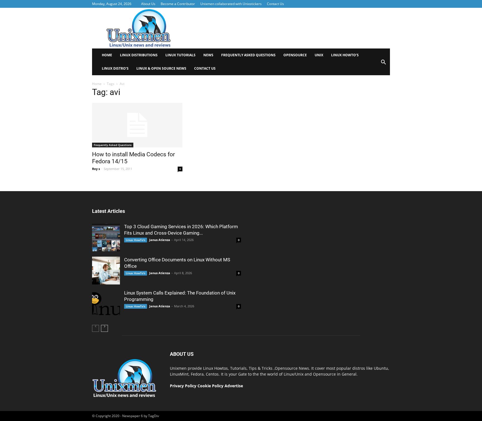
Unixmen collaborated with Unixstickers (231, 3)
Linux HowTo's (135, 240)
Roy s (96, 169)
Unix (319, 55)
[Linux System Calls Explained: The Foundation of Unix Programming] (106, 304)
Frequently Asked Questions (248, 55)
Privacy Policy (183, 385)
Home (107, 55)
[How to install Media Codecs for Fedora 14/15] (137, 125)
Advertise (234, 385)
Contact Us (275, 3)
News (208, 55)
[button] (383, 64)
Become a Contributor (178, 3)
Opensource (295, 55)
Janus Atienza (159, 240)
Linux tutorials (180, 55)
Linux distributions (139, 55)
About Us (148, 3)
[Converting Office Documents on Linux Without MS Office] (106, 270)
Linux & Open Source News (161, 68)
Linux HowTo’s (345, 55)
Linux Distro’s (115, 68)
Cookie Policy (211, 385)
